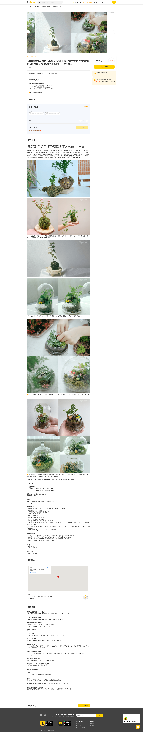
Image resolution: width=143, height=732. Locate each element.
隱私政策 (72, 716)
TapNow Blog (79, 725)
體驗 (32, 56)
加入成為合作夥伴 (80, 727)
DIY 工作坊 (38, 56)
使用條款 (67, 716)
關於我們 (78, 723)
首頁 (28, 56)
